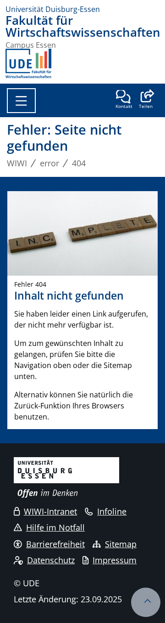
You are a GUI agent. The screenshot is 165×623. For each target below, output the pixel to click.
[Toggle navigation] (21, 100)
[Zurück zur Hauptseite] (28, 63)
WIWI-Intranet (50, 511)
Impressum (115, 560)
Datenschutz (51, 560)
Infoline (111, 511)
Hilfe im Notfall (55, 527)
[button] (146, 100)
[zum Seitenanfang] (145, 602)
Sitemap (121, 543)
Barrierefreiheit (55, 543)
